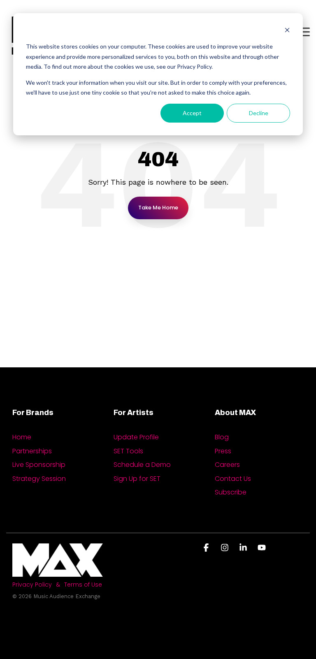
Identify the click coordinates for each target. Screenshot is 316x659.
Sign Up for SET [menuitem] (137, 479)
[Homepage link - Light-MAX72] (57, 572)
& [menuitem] (58, 585)
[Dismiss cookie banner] (287, 31)
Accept (192, 112)
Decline (258, 112)
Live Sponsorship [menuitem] (38, 465)
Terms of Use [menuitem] (83, 585)
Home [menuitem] (21, 437)
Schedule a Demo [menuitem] (142, 465)
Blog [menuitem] (222, 437)
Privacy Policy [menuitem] (32, 585)
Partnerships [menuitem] (32, 451)
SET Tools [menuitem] (128, 451)
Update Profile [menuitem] (136, 437)
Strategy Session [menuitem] (39, 479)
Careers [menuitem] (227, 465)
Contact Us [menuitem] (233, 479)
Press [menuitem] (223, 451)
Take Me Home (158, 207)
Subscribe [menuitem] (230, 492)
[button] (304, 31)
